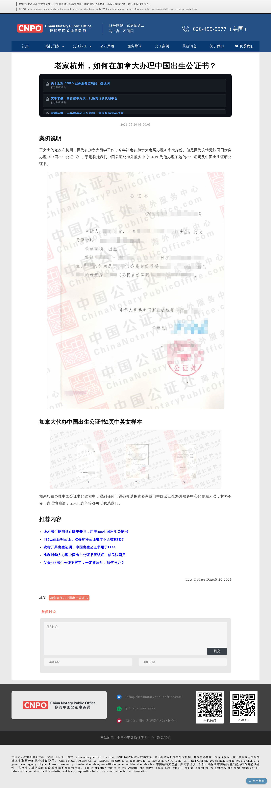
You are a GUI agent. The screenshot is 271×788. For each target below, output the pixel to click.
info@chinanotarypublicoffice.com (151, 697)
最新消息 (189, 46)
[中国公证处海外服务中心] (54, 28)
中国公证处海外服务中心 (135, 737)
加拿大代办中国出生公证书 (69, 597)
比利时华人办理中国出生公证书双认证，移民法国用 (85, 555)
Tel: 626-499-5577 (140, 709)
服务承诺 (135, 46)
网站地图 (107, 737)
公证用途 (107, 46)
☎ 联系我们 (244, 46)
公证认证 (80, 46)
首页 (25, 46)
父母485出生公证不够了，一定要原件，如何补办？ (84, 563)
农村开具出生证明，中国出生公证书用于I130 (79, 547)
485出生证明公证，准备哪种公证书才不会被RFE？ (84, 539)
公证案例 (162, 46)
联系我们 (164, 737)
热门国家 (52, 46)
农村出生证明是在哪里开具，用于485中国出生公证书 (86, 532)
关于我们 (217, 46)
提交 (217, 651)
